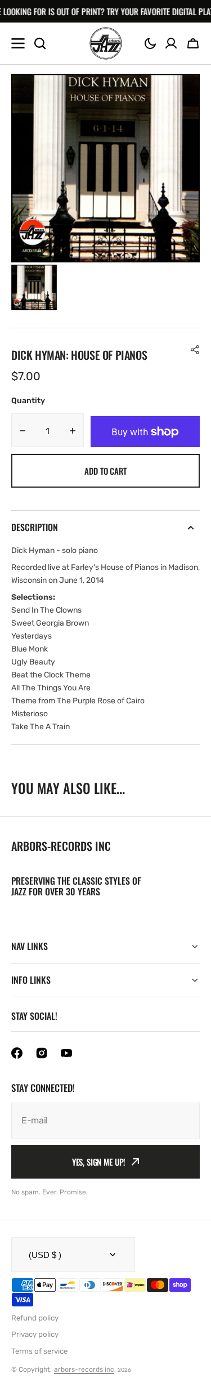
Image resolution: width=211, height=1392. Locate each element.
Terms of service (39, 1351)
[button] (150, 43)
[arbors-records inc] (106, 43)
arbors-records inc (84, 1369)
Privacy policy (35, 1334)
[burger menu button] (18, 43)
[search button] (40, 43)
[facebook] (17, 1053)
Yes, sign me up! (99, 1161)
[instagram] (41, 1053)
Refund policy (35, 1318)
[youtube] (66, 1053)
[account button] (171, 43)
